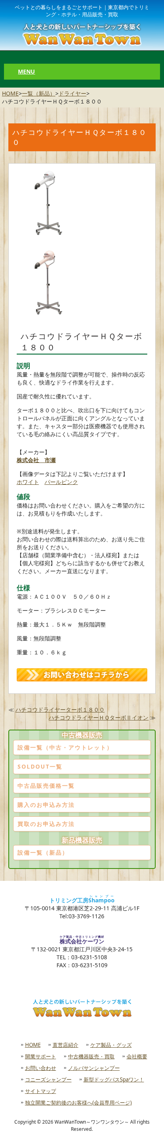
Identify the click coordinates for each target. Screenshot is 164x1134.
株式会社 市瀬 (36, 460)
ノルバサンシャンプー (94, 1068)
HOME (10, 93)
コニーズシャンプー (48, 1079)
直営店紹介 (65, 1044)
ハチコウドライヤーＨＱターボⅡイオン (98, 717)
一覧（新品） (38, 93)
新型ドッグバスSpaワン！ (114, 1079)
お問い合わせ (40, 1068)
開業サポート (40, 1056)
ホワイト (28, 482)
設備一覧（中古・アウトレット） (65, 747)
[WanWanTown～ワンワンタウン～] (82, 34)
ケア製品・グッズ (111, 1044)
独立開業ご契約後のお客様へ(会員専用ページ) (78, 1102)
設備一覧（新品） (43, 852)
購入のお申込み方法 (46, 804)
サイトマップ (40, 1091)
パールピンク (61, 482)
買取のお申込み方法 (46, 824)
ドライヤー (72, 93)
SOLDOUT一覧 (40, 766)
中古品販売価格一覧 (46, 785)
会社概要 (137, 1056)
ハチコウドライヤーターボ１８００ (60, 709)
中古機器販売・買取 (91, 1056)
